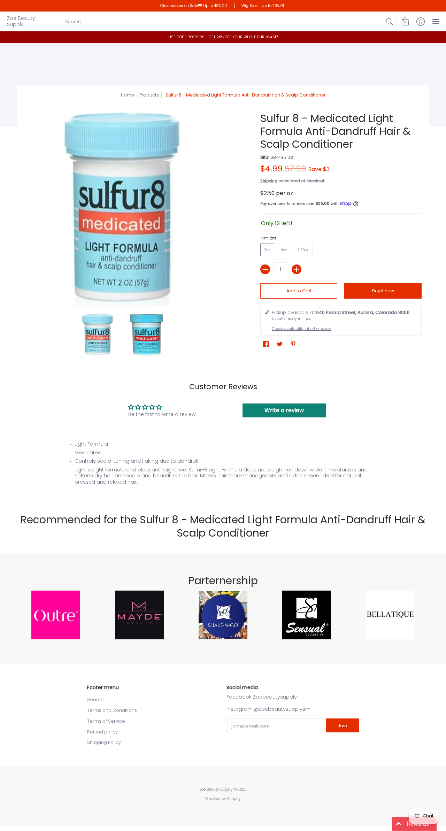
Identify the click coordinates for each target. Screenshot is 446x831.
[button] (405, 21)
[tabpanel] (223, 465)
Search (95, 699)
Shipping (268, 181)
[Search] (389, 21)
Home (127, 95)
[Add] (296, 269)
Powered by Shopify (223, 798)
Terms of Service (106, 721)
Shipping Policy (104, 742)
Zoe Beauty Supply (21, 21)
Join (342, 726)
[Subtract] (265, 269)
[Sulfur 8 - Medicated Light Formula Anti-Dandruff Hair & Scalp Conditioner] (97, 335)
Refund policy (102, 732)
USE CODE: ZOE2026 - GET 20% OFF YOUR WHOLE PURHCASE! (223, 37)
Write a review (284, 410)
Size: (268, 238)
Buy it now (383, 291)
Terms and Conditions (112, 710)
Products (149, 95)
